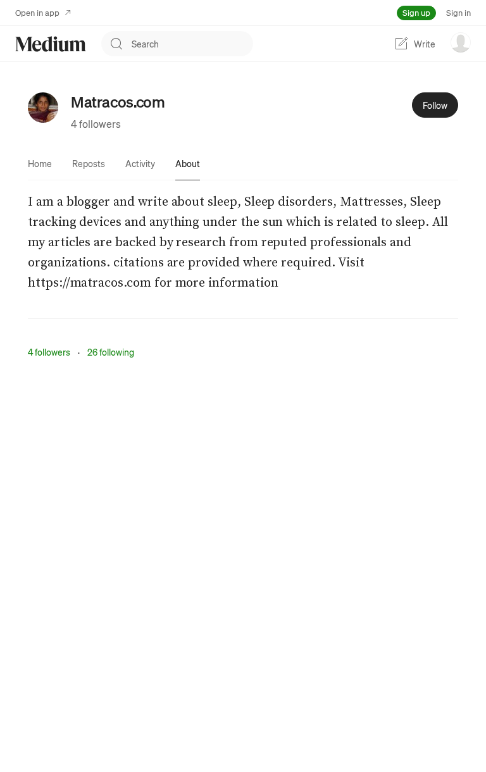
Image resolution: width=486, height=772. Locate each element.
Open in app (37, 12)
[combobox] (192, 43)
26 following (110, 352)
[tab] (40, 163)
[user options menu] (461, 42)
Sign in (458, 12)
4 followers (96, 123)
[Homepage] (50, 44)
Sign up (416, 12)
